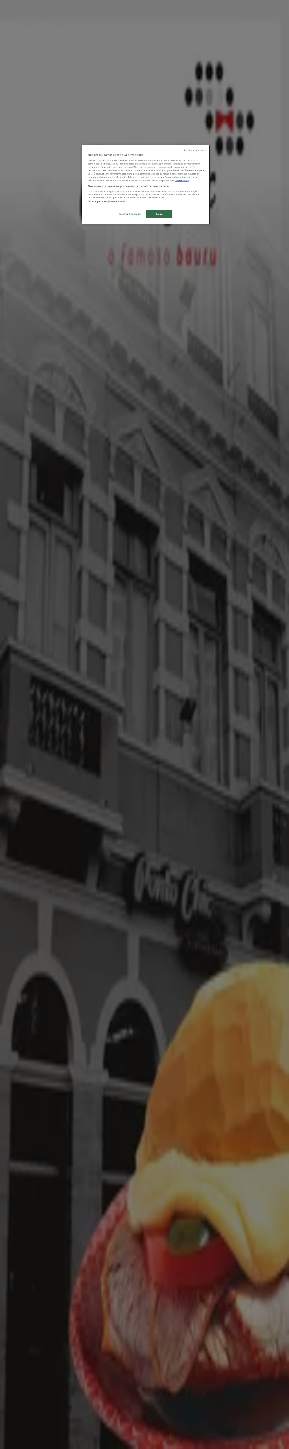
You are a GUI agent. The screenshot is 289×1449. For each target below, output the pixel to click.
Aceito (159, 214)
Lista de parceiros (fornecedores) (106, 201)
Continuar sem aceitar (195, 150)
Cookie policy (182, 180)
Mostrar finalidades (130, 213)
